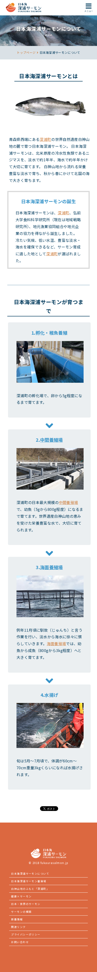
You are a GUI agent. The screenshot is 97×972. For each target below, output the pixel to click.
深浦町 (45, 139)
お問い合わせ (20, 942)
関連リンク (18, 927)
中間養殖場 (51, 439)
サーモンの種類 (21, 912)
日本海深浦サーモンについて (30, 873)
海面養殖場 (51, 567)
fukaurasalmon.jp (54, 863)
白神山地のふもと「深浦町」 (30, 889)
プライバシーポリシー (25, 934)
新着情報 (17, 919)
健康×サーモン (21, 896)
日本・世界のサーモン (25, 904)
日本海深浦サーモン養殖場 (28, 881)
